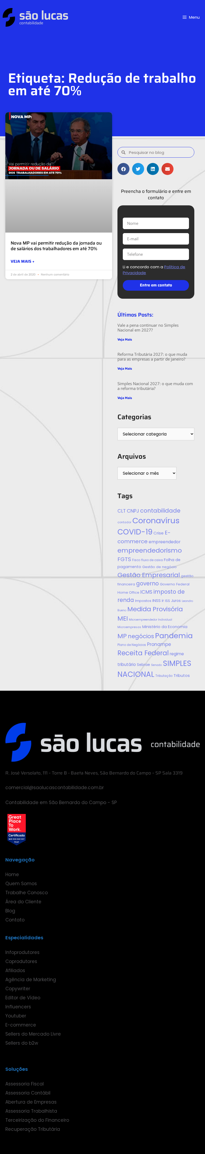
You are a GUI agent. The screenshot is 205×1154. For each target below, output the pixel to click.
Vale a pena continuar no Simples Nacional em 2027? (148, 327)
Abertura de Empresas (31, 1102)
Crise (158, 533)
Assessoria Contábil (27, 1093)
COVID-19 (134, 532)
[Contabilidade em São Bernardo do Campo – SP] (35, 17)
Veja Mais (124, 339)
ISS (167, 600)
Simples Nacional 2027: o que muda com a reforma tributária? (155, 386)
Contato (15, 920)
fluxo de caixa (152, 560)
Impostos (143, 600)
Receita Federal (143, 653)
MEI (122, 618)
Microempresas (129, 627)
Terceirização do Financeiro (37, 1120)
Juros (176, 600)
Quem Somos (21, 883)
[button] (123, 169)
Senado (156, 665)
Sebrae (143, 664)
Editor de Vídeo (22, 998)
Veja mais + (22, 261)
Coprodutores (21, 961)
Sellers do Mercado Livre (33, 1034)
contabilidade (160, 510)
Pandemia (174, 635)
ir (163, 600)
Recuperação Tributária (32, 1129)
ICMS (146, 592)
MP (122, 636)
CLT (121, 511)
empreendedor (164, 542)
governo (147, 583)
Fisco (136, 560)
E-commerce (20, 1025)
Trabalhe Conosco (26, 892)
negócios (141, 636)
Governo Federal (175, 584)
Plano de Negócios (131, 645)
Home (12, 874)
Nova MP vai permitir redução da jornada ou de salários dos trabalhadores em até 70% (56, 245)
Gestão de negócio (159, 566)
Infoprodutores (22, 952)
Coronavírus (156, 520)
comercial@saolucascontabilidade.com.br (54, 787)
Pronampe (159, 644)
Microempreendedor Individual (150, 620)
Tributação (163, 676)
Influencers (18, 1007)
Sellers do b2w (21, 1043)
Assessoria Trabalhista (31, 1111)
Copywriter (17, 988)
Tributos (182, 675)
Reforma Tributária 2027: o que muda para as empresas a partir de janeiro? (152, 357)
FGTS (124, 559)
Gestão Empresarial (148, 574)
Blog (10, 911)
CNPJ (133, 511)
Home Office (128, 592)
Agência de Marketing (30, 979)
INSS (156, 600)
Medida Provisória (155, 609)
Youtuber (15, 1016)
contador (124, 522)
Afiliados (15, 970)
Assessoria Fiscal (24, 1084)
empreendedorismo (149, 550)
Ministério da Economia (164, 626)
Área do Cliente (23, 902)
